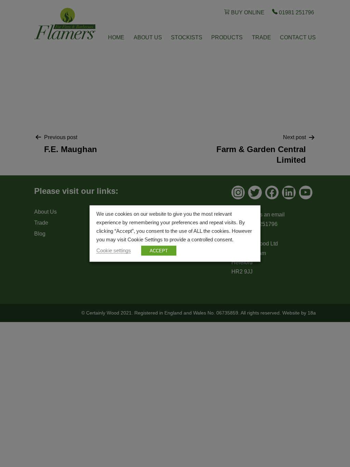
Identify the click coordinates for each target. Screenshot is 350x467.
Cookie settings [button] (113, 250)
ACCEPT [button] (159, 250)
